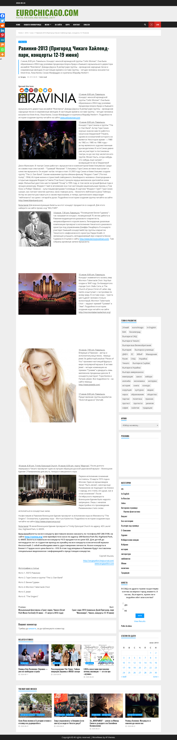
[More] (50, 90)
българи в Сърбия (141, 363)
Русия (125, 358)
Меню (47, 24)
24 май (125, 327)
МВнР (139, 354)
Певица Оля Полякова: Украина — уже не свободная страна (33, 655)
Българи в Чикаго (130, 341)
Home (18, 24)
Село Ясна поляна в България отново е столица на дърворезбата (35, 706)
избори (148, 376)
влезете (32, 628)
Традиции (125, 572)
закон (139, 376)
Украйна (143, 358)
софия (125, 407)
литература (126, 553)
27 (140, 672)
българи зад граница (130, 525)
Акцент (124, 516)
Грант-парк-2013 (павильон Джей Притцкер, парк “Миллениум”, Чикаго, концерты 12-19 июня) (93, 610)
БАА (124, 332)
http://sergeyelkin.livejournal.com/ (98, 560)
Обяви (123, 563)
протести (138, 403)
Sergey (23, 77)
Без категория (127, 521)
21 (145, 667)
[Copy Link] (40, 90)
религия (150, 403)
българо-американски (132, 372)
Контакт (76, 24)
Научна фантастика (132, 511)
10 (124, 662)
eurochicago (137, 327)
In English (151, 327)
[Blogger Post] (36, 90)
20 (140, 667)
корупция (126, 390)
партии (125, 399)
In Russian (22, 42)
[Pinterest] (31, 90)
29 (150, 672)
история (126, 385)
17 (124, 667)
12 (134, 662)
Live (157, 24)
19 (134, 667)
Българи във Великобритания (136, 345)
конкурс (146, 385)
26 (134, 672)
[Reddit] (22, 90)
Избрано (124, 544)
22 (150, 667)
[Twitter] (45, 90)
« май (123, 676)
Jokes (123, 503)
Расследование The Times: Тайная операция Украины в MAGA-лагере (66, 655)
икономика (139, 381)
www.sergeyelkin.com (104, 563)
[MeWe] (2, 40)
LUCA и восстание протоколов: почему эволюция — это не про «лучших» (99, 655)
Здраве (124, 535)
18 (129, 667)
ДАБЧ (125, 354)
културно (139, 390)
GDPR (68, 24)
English (87, 24)
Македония (151, 354)
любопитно (125, 558)
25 (129, 672)
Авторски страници (129, 507)
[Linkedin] (26, 90)
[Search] (145, 24)
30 (156, 672)
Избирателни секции (130, 539)
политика (137, 399)
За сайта (58, 24)
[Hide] (1, 59)
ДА (125, 605)
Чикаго (125, 363)
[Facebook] (2, 15)
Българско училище (144, 349)
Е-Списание (126, 530)
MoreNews (97, 737)
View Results (139, 621)
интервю (152, 381)
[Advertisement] (139, 459)
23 (156, 667)
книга (136, 385)
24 (124, 672)
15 (150, 662)
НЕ (125, 610)
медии (150, 390)
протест (126, 403)
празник (149, 399)
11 (129, 662)
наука (125, 394)
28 (145, 672)
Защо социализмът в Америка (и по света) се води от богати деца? (70, 706)
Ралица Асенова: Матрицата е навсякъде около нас (142, 706)
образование (137, 394)
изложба (126, 381)
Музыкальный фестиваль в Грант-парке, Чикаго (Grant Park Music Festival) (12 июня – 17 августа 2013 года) (41, 610)
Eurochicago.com (47, 12)
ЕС (132, 354)
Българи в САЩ (129, 336)
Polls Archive (126, 626)
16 (156, 662)
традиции (147, 407)
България (126, 349)
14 (145, 662)
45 (122, 489)
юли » (156, 676)
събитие (135, 407)
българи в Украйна (131, 367)
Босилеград (134, 332)
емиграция (127, 376)
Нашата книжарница (32, 24)
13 (140, 662)
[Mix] (2, 44)
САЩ (133, 358)
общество (152, 394)
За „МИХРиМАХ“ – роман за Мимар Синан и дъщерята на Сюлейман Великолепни (106, 706)
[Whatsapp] (2, 49)
